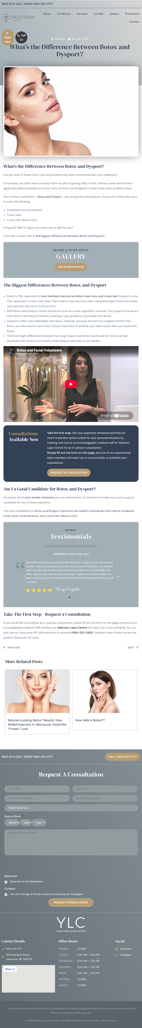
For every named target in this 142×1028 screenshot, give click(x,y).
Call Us (23, 37)
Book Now (8, 39)
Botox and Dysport (49, 197)
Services (82, 14)
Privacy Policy (92, 1020)
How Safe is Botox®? (90, 720)
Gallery (114, 14)
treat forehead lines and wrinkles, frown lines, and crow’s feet (79, 296)
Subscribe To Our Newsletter (26, 881)
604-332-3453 (82, 632)
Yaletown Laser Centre (72, 627)
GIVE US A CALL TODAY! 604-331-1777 (27, 757)
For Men (99, 14)
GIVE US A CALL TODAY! (27, 4)
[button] (24, 577)
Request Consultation (71, 902)
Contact (134, 21)
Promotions (132, 14)
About (47, 14)
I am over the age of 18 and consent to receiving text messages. (46, 894)
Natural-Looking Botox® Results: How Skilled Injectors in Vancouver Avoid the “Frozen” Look (37, 724)
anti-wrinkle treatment (39, 497)
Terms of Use (109, 1020)
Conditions (64, 14)
